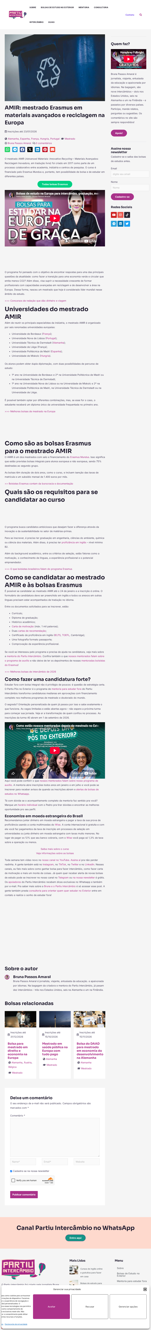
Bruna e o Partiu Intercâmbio (60, 886)
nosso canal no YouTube (55, 860)
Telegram (63, 877)
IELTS (58, 635)
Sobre (32, 7)
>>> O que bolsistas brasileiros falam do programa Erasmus (38, 568)
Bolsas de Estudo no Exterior (57, 7)
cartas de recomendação (32, 630)
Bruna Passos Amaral (19, 143)
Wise (57, 824)
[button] (145, 1289)
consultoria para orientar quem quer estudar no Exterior (60, 890)
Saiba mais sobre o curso (55, 848)
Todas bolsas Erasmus (55, 184)
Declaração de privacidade (16, 1324)
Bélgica (12, 1066)
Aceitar (51, 1306)
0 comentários (44, 143)
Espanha (25, 138)
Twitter (75, 864)
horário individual (27, 804)
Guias (51, 22)
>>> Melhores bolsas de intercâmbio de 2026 (30, 671)
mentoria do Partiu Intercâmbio (24, 656)
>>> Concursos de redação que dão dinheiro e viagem (35, 300)
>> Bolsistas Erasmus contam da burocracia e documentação (39, 483)
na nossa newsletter (84, 877)
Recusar (90, 1306)
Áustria (28, 1062)
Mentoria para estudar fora (132, 1281)
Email (114, 168)
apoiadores (15, 881)
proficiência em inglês (74, 542)
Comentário (17, 1115)
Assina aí (76, 860)
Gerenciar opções (128, 1306)
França (35, 138)
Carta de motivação (23, 626)
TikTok (62, 864)
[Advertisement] (55, 257)
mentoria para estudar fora (66, 688)
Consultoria (101, 7)
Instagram (48, 864)
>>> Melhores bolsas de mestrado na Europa (30, 411)
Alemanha (13, 138)
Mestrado (70, 138)
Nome (114, 181)
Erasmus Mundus (79, 457)
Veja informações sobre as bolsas (55, 853)
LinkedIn (89, 864)
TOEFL (65, 635)
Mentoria (84, 7)
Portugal (55, 138)
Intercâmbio (36, 22)
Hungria (44, 138)
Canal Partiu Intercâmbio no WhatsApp (76, 1228)
